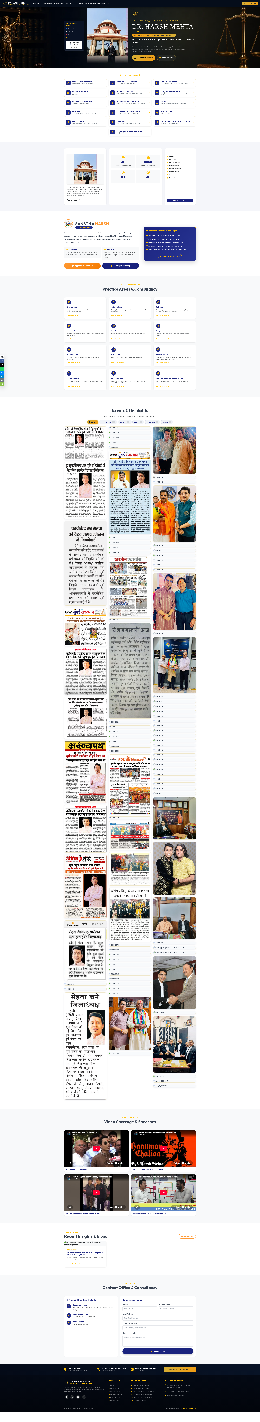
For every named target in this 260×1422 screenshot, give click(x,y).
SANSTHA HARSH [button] (48, 3)
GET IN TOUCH (250, 3)
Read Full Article (72, 1264)
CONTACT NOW (167, 58)
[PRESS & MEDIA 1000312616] (130, 726)
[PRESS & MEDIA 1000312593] (130, 746)
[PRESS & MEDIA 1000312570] (130, 945)
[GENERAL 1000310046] (130, 964)
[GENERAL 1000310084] (174, 721)
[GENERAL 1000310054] (130, 983)
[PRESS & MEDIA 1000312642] (130, 547)
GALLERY (75, 3)
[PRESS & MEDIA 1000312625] (130, 619)
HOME (34, 3)
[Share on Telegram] (2, 376)
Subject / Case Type (129, 1323)
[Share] (2, 384)
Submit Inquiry (159, 1351)
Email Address (127, 1314)
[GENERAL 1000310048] (130, 974)
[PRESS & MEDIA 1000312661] (130, 442)
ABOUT (39, 3)
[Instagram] (84, 1397)
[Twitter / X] (72, 1397)
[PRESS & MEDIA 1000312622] (130, 722)
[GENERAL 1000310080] (130, 993)
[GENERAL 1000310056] (174, 545)
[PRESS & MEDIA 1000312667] (130, 432)
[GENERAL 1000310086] (174, 716)
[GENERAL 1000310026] (174, 696)
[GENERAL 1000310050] (174, 560)
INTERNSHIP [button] (60, 3)
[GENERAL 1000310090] (174, 706)
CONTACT (109, 3)
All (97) (93, 422)
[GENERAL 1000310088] (174, 711)
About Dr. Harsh (115, 1388)
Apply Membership (116, 1394)
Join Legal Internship (121, 266)
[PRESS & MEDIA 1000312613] (130, 741)
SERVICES (69, 3)
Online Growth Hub (189, 1408)
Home (112, 1385)
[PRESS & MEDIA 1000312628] (130, 552)
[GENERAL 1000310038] (130, 959)
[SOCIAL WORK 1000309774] (174, 1076)
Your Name (126, 1304)
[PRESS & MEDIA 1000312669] (85, 989)
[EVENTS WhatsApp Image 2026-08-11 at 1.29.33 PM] (174, 947)
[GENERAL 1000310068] (174, 477)
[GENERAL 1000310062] (174, 783)
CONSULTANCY (84, 3)
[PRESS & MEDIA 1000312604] (130, 817)
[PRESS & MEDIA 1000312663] (130, 437)
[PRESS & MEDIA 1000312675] (130, 427)
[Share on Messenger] (2, 373)
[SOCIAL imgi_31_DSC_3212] (174, 1086)
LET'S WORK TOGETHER (179, 1370)
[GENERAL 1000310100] (174, 943)
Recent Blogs (114, 1400)
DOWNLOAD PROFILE (145, 58)
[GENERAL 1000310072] (174, 482)
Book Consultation (73, 315)
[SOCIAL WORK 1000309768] (174, 1012)
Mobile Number (164, 1304)
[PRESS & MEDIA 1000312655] (130, 537)
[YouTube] (78, 1397)
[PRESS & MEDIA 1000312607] (130, 736)
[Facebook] (66, 1397)
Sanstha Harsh (115, 1391)
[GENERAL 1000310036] (174, 633)
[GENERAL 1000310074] (174, 745)
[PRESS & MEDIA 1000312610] (130, 731)
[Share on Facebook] (2, 361)
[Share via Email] (2, 380)
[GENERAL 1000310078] (174, 735)
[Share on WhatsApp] (2, 369)
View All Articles (187, 1236)
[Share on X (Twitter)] (2, 365)
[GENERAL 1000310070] (174, 754)
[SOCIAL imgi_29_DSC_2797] (174, 1081)
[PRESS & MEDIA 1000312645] (130, 542)
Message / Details (129, 1333)
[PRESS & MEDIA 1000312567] (130, 950)
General (124, 422)
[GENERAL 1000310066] (174, 764)
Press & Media (108, 422)
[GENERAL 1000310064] (174, 769)
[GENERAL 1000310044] (130, 954)
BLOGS (103, 3)
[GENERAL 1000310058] (174, 774)
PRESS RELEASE (95, 3)
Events (137, 422)
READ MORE (72, 201)
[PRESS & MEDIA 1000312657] (130, 447)
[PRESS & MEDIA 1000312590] (130, 751)
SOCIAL (166, 422)
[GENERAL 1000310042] (130, 969)
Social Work (152, 422)
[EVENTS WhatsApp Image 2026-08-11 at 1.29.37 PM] (174, 952)
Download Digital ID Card (171, 256)
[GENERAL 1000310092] (174, 701)
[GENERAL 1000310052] (130, 979)
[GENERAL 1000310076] (130, 1053)
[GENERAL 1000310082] (130, 988)
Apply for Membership (84, 266)
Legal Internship (115, 1397)
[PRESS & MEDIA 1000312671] (85, 984)
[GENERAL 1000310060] (174, 788)
